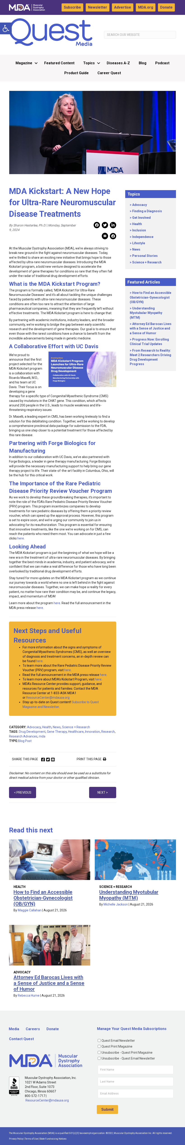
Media (14, 1029)
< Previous (22, 792)
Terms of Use (31, 1139)
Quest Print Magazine (117, 1046)
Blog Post (25, 741)
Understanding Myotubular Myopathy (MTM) (146, 312)
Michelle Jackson (116, 904)
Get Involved (141, 217)
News (57, 727)
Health (46, 727)
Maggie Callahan (30, 910)
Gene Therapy (57, 731)
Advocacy (34, 727)
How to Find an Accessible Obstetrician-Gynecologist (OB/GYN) (150, 297)
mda (42, 736)
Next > (102, 792)
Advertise (122, 7)
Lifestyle (138, 243)
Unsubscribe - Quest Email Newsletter (128, 1058)
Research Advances (23, 736)
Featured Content (59, 63)
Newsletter (97, 7)
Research (108, 731)
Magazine (24, 63)
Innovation (92, 731)
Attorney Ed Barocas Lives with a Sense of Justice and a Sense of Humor (150, 328)
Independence (142, 237)
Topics (89, 63)
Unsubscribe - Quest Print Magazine (127, 1052)
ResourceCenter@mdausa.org (47, 697)
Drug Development (32, 731)
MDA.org (145, 7)
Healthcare (76, 731)
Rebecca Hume (28, 995)
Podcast (162, 63)
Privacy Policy (16, 1139)
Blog (142, 63)
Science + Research (76, 727)
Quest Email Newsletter (118, 1040)
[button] (6, 28)
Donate (166, 7)
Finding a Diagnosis (147, 211)
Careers (33, 1029)
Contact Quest (21, 1039)
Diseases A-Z (118, 63)
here (20, 538)
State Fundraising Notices (53, 1139)
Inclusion (139, 230)
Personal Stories (145, 256)
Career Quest (109, 73)
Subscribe (72, 7)
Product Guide (76, 73)
